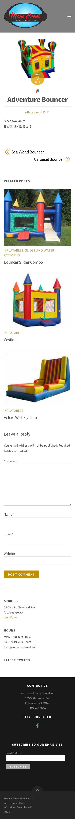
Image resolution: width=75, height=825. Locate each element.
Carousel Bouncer (48, 159)
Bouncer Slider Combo (23, 262)
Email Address (13, 753)
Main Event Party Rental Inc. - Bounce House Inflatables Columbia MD (18, 803)
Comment (12, 461)
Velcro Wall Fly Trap (20, 417)
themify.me (10, 617)
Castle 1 (10, 340)
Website (9, 553)
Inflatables (32, 112)
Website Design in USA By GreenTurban (26, 822)
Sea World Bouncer (28, 152)
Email (8, 534)
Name (9, 514)
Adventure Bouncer (37, 99)
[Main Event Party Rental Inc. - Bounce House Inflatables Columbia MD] (25, 27)
